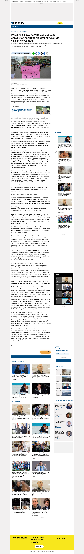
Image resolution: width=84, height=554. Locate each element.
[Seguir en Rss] (66, 538)
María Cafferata (34, 398)
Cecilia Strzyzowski (33, 347)
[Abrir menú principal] (72, 22)
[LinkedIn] (44, 53)
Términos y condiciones (50, 551)
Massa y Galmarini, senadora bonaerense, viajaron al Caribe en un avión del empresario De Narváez (21, 396)
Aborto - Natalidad (57, 1)
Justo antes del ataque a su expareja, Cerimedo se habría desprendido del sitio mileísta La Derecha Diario (21, 493)
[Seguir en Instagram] (62, 538)
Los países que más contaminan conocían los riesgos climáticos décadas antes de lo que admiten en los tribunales (58, 386)
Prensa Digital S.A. (33, 551)
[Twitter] (42, 53)
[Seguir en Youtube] (64, 538)
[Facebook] (36, 53)
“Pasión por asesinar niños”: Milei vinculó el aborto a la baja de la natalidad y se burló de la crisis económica (20, 377)
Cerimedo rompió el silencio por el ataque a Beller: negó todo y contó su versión (40, 493)
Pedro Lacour (14, 380)
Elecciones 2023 (16, 26)
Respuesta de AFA (51, 1)
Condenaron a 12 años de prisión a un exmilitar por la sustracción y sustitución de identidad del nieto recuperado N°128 (40, 455)
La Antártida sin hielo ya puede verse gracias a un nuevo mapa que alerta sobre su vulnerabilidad (59, 393)
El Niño (61, 1)
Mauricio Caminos (35, 380)
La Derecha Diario (27, 1)
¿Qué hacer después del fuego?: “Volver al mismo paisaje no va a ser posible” (58, 379)
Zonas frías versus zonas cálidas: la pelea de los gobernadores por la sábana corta (40, 396)
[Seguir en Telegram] (60, 538)
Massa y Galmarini (38, 1)
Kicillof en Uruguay (32, 1)
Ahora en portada (16, 401)
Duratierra (64, 1)
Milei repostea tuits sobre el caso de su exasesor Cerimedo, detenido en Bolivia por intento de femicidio (21, 511)
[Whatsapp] (33, 53)
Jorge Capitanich (25, 347)
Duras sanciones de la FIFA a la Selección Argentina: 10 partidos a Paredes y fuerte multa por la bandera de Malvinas (20, 474)
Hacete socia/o (60, 23)
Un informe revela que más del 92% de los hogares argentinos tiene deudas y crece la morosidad (21, 454)
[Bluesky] (39, 53)
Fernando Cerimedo (21, 1)
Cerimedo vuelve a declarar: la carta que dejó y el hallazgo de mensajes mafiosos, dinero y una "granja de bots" (64, 193)
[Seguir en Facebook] (59, 538)
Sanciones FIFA (46, 1)
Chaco (20, 347)
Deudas (42, 1)
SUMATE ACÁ (39, 546)
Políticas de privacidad (41, 551)
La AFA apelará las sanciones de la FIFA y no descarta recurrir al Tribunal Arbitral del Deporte (40, 474)
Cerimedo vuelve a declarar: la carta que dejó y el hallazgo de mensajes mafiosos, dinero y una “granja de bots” (41, 417)
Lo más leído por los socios (18, 361)
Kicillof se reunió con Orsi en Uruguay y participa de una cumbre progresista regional (21, 436)
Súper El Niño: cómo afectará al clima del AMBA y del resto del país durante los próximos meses (64, 176)
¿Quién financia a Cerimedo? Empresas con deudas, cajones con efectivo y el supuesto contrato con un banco (40, 377)
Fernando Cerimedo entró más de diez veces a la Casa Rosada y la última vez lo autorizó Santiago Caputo (40, 511)
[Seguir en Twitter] (57, 538)
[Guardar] (47, 53)
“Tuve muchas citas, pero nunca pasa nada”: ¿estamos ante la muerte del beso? (64, 160)
